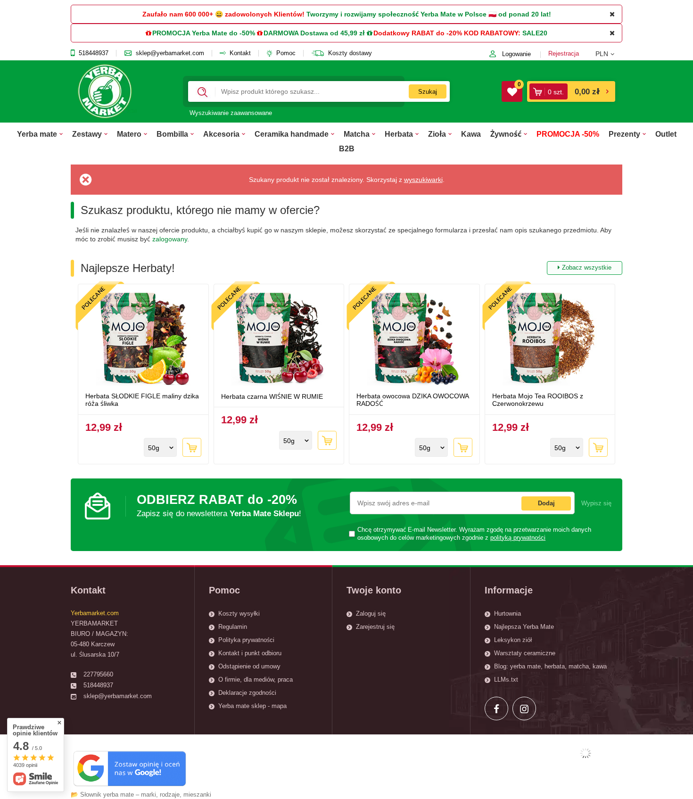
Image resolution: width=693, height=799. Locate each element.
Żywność (505, 134)
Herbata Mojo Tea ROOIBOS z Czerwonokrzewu (537, 400)
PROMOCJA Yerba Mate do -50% (203, 33)
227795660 (98, 674)
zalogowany (169, 239)
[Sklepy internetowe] (585, 753)
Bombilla (172, 134)
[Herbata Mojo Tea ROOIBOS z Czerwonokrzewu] (550, 339)
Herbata (399, 134)
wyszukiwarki (423, 179)
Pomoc (286, 53)
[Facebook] (496, 708)
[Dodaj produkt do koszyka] (191, 447)
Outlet (665, 134)
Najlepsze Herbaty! (346, 268)
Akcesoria (221, 134)
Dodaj (546, 503)
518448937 (93, 53)
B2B (347, 148)
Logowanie (516, 54)
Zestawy (87, 134)
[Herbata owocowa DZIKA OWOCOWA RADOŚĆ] (414, 339)
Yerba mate (37, 134)
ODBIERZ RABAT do (219, 505)
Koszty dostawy (350, 53)
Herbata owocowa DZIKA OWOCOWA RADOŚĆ (412, 400)
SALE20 (534, 33)
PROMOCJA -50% (567, 134)
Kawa (471, 134)
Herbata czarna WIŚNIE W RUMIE (272, 396)
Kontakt (240, 53)
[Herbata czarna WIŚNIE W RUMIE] (279, 339)
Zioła (437, 134)
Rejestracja (563, 53)
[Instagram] (524, 708)
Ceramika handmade (292, 134)
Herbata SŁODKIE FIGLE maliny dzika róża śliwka (142, 400)
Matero (129, 134)
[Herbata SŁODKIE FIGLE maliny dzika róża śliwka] (143, 339)
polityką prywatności (517, 538)
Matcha (357, 134)
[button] (608, 53)
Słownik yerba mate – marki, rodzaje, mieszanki (145, 794)
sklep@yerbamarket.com (170, 53)
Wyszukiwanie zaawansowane (231, 112)
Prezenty (624, 134)
